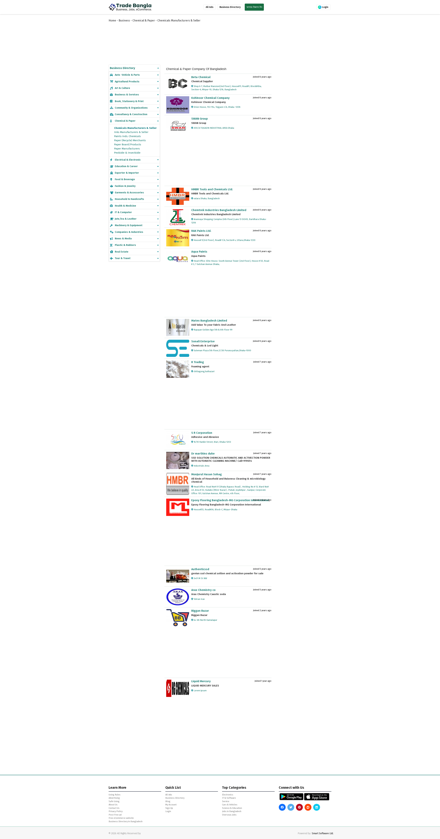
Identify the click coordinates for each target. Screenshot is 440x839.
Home (112, 20)
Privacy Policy (116, 811)
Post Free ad (115, 814)
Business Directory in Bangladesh (125, 821)
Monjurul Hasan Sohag (206, 474)
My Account (171, 804)
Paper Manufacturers (127, 148)
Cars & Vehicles (229, 804)
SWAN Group (199, 118)
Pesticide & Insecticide (127, 152)
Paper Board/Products (127, 144)
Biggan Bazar (200, 611)
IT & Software (229, 798)
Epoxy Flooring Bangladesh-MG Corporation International (230, 500)
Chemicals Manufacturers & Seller (135, 128)
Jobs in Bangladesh (231, 811)
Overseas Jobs (229, 814)
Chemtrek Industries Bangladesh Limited (218, 210)
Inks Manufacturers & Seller (131, 132)
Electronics (227, 794)
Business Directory (230, 7)
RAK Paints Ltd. (201, 231)
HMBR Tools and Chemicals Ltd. (212, 189)
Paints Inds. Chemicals (127, 136)
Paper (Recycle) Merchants (130, 140)
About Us (113, 804)
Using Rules (114, 794)
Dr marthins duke (203, 453)
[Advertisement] (192, 40)
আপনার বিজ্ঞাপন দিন (254, 7)
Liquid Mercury (201, 681)
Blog (167, 801)
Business (124, 20)
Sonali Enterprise (203, 341)
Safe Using (114, 801)
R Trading (197, 362)
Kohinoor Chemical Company (210, 98)
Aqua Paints (199, 251)
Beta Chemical (201, 77)
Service (225, 801)
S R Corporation (201, 433)
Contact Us (114, 808)
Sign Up (169, 808)
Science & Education (232, 808)
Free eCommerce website (121, 818)
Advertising (114, 798)
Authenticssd (200, 569)
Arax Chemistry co (203, 590)
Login (324, 7)
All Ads (209, 7)
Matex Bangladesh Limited (209, 320)
